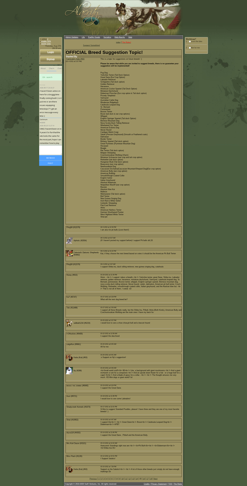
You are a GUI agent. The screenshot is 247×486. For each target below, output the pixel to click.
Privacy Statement (159, 484)
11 (126, 479)
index (118, 42)
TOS (170, 484)
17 (148, 479)
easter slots (46, 44)
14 (137, 479)
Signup (51, 59)
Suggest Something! (91, 45)
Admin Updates (72, 37)
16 (144, 479)
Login (50, 52)
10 (123, 479)
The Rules (178, 484)
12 (130, 479)
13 (133, 479)
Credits (147, 484)
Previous (93, 479)
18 (151, 479)
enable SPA (46, 41)
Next (156, 479)
